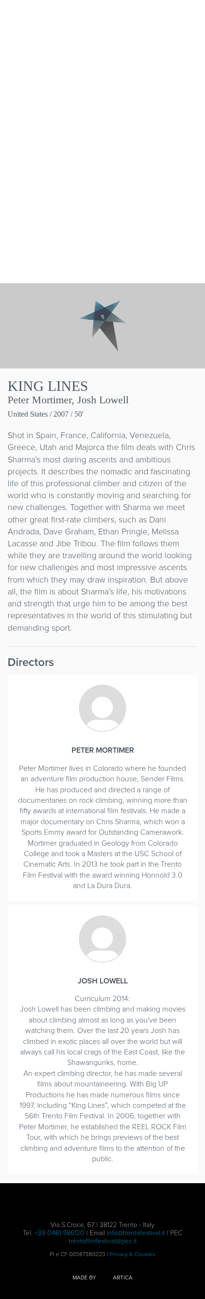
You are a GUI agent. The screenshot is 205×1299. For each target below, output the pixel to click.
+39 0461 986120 (59, 1233)
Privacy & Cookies (132, 1254)
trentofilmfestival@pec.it (103, 1241)
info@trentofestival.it (136, 1233)
